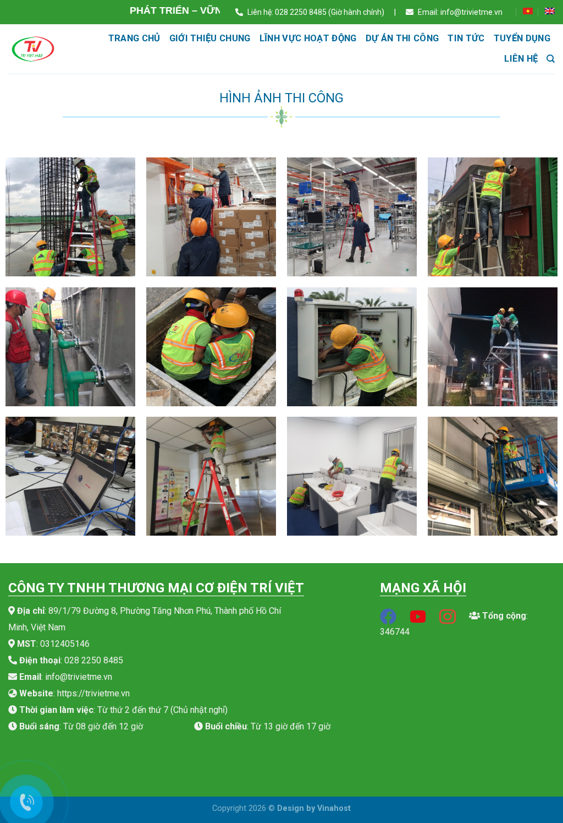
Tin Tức (466, 38)
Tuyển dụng (522, 38)
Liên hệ (521, 58)
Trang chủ (134, 38)
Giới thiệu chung (210, 38)
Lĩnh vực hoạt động (308, 38)
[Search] (551, 58)
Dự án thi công (402, 38)
